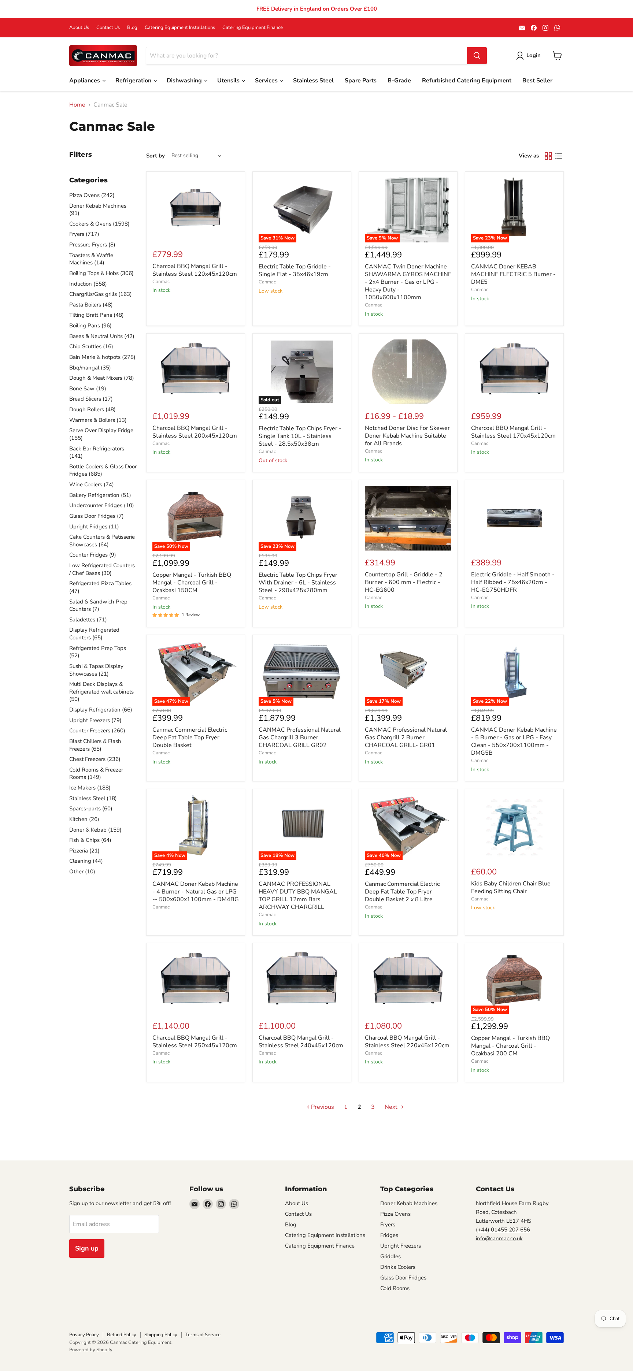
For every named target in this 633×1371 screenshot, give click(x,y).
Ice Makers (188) (90, 787)
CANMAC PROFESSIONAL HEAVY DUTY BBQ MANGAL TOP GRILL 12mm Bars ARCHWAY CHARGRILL (298, 895)
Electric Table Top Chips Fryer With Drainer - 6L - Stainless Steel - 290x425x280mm (298, 582)
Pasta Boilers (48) (91, 304)
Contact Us (108, 27)
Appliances (85, 81)
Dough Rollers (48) (92, 409)
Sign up (87, 1248)
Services (267, 81)
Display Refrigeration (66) (100, 709)
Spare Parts (361, 81)
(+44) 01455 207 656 (503, 1229)
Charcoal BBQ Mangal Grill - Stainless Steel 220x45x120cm (407, 1041)
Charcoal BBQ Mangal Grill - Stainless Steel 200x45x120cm (194, 432)
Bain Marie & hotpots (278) (102, 357)
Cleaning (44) (86, 861)
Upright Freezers (400, 1245)
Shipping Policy (160, 1334)
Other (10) (82, 871)
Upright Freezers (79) (95, 720)
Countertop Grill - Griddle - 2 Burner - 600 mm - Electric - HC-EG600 (404, 582)
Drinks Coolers (397, 1267)
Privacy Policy (84, 1334)
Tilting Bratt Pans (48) (96, 315)
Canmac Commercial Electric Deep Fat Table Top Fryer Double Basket (189, 737)
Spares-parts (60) (90, 808)
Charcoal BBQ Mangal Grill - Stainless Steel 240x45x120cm (301, 1041)
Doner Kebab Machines (408, 1203)
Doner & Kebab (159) (95, 829)
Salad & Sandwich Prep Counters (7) (98, 605)
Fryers (387, 1224)
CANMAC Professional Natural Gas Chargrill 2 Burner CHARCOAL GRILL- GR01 (406, 737)
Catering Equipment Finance (252, 27)
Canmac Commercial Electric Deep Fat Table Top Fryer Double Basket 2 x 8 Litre (402, 891)
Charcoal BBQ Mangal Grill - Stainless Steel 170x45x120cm (513, 432)
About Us (79, 27)
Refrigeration (134, 81)
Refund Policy (121, 1334)
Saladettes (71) (88, 619)
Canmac (161, 281)
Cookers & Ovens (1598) (99, 223)
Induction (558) (88, 283)
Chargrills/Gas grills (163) (100, 294)
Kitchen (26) (84, 819)
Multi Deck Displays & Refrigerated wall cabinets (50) (101, 691)
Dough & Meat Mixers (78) (101, 378)
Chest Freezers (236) (95, 759)
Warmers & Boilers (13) (98, 420)
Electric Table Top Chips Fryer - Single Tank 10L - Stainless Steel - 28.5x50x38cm (300, 436)
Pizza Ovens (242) (92, 195)
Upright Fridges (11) (94, 526)
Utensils (229, 81)
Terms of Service (203, 1334)
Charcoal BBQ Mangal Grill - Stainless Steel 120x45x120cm (194, 270)
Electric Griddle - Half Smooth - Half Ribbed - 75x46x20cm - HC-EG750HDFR (513, 582)
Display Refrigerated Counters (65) (94, 633)
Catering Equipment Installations (180, 27)
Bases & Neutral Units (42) (101, 336)
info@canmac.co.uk (499, 1238)
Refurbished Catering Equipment (466, 81)
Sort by (155, 156)
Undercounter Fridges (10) (101, 505)
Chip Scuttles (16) (91, 346)
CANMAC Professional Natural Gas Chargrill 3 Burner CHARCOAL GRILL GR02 (300, 737)
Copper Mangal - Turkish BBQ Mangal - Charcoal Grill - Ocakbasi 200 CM (510, 1046)
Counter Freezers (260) (97, 730)
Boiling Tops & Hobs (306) (101, 273)
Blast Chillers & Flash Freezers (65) (95, 745)
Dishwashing (185, 81)
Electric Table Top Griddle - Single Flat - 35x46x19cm (295, 270)
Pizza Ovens (395, 1214)
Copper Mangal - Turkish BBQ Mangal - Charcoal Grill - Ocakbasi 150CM (191, 582)
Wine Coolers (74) (91, 484)
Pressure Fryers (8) (92, 244)
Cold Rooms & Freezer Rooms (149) (96, 773)
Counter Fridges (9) (92, 554)
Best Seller (537, 81)
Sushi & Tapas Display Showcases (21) (96, 669)
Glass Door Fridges (403, 1277)
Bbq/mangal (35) (90, 367)
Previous (322, 1107)
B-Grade (399, 81)
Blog (132, 27)
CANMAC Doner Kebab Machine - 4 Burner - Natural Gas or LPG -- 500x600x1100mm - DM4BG (195, 891)
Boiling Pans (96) (90, 325)
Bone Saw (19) (87, 388)
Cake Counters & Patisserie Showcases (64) (102, 540)
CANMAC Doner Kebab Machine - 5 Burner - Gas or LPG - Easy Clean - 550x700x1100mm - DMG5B (514, 741)
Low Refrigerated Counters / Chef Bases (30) (102, 569)
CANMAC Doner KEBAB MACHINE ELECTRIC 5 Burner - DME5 (513, 274)
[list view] (559, 156)
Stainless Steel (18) (93, 798)
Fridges (389, 1235)
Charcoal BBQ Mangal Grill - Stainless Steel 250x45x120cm (194, 1041)
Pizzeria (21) (84, 850)
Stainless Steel (313, 81)
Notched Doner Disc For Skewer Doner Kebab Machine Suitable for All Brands (407, 435)
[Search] (477, 55)
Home (77, 104)
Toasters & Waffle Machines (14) (91, 259)
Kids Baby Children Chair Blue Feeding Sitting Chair (511, 887)
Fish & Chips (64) (90, 840)
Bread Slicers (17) (91, 398)
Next (392, 1107)
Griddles (390, 1256)
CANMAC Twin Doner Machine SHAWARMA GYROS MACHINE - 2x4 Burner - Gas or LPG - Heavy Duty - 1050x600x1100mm (408, 282)
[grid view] (548, 156)
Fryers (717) (84, 234)
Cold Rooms (395, 1288)
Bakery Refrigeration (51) (100, 495)
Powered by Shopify (90, 1349)
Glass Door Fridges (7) (96, 516)
